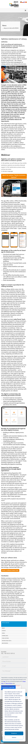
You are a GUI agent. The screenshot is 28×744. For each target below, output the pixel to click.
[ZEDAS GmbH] (14, 5)
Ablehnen (14, 737)
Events (4, 630)
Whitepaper (5, 643)
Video (3, 633)
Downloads (5, 635)
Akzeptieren (14, 733)
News (3, 628)
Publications (5, 638)
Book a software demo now (10, 570)
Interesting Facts (6, 640)
